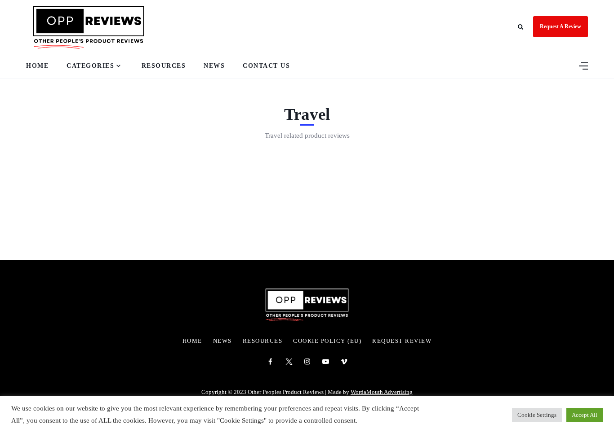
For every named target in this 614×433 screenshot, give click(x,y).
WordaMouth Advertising (382, 392)
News (214, 65)
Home (37, 65)
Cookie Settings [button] (536, 414)
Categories (90, 65)
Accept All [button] (584, 414)
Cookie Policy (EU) (327, 341)
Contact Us (266, 65)
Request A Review (560, 26)
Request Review (402, 341)
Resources (164, 65)
